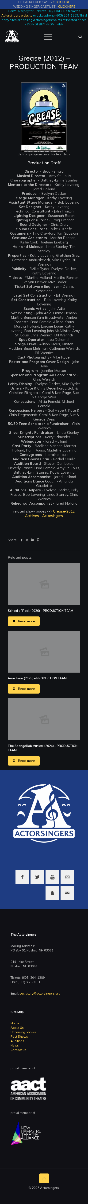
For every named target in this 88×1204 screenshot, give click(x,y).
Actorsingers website (16, 15)
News (15, 1045)
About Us (17, 1028)
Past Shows (19, 1036)
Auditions (17, 1041)
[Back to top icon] (44, 1178)
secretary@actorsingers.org (39, 993)
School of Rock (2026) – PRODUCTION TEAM (40, 610)
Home (15, 1023)
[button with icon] (22, 877)
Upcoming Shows (23, 1032)
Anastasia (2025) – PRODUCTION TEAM (37, 678)
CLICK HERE (61, 2)
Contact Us (18, 1050)
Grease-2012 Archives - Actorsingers (50, 513)
